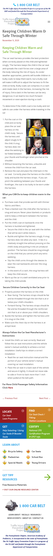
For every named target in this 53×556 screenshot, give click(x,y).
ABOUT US (26, 518)
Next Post (45, 398)
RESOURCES (36, 514)
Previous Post (9, 398)
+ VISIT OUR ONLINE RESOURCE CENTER (20, 489)
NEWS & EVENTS (14, 518)
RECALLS (25, 514)
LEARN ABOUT (14, 514)
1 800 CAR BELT (28, 5)
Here (10, 387)
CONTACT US (38, 518)
